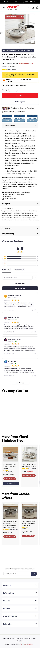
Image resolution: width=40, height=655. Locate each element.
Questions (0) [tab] (19, 270)
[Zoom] (32, 41)
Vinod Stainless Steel (15, 438)
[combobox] (36, 277)
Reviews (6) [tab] (6, 270)
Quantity (4, 90)
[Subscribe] (34, 574)
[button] (9, 70)
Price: (4, 63)
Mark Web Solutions (26, 644)
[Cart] (37, 7)
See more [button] (30, 306)
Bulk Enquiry (20, 102)
